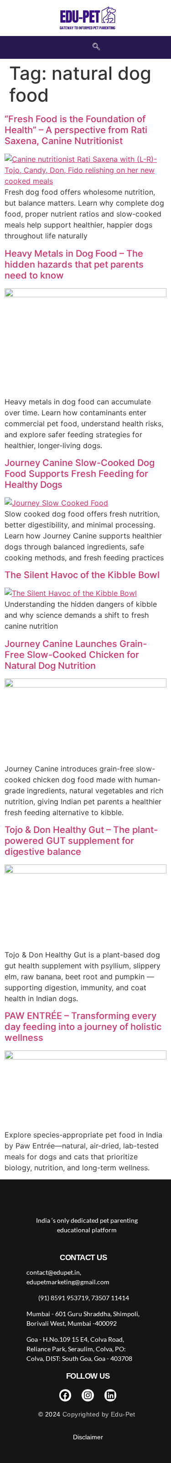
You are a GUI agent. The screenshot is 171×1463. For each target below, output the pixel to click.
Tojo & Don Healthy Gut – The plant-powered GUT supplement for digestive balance (81, 840)
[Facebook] (65, 1395)
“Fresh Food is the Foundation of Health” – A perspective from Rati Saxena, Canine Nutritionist (76, 130)
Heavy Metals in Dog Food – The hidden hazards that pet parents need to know (74, 264)
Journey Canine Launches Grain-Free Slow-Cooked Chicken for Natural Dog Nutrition (76, 654)
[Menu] (131, 18)
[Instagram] (88, 1395)
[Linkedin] (110, 1395)
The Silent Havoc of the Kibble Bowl (82, 574)
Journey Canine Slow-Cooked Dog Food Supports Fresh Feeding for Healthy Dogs (80, 473)
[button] (96, 47)
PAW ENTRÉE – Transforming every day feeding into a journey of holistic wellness (83, 1026)
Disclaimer (88, 1437)
